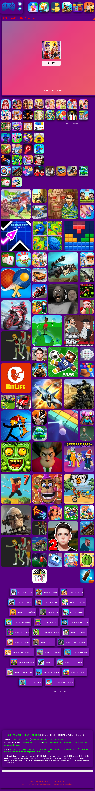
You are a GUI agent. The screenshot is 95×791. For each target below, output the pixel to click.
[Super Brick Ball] (28, 175)
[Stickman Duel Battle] (6, 164)
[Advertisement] (72, 141)
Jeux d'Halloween (38, 739)
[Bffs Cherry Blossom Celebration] (50, 109)
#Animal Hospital (19, 749)
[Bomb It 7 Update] (6, 131)
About (24, 784)
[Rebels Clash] (89, 12)
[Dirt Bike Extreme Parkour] (67, 12)
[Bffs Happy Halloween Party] (17, 109)
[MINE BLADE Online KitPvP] (50, 120)
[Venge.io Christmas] (28, 164)
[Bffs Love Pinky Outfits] (6, 109)
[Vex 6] (39, 131)
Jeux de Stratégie (26, 612)
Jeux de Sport (50, 592)
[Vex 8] (17, 186)
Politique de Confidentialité (40, 784)
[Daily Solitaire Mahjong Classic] (6, 186)
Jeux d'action (25, 592)
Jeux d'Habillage (21, 739)
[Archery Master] (6, 175)
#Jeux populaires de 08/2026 (33, 751)
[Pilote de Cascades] (72, 175)
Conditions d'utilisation (63, 784)
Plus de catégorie (56, 739)
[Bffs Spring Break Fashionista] (61, 109)
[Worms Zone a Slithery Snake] (28, 142)
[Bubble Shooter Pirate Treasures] (61, 120)
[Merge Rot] (17, 153)
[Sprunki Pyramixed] (17, 164)
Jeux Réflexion (77, 602)
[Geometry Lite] (78, 12)
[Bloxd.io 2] (39, 175)
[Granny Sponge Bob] (72, 120)
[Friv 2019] (20, 5)
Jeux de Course (23, 602)
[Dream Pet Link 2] (28, 131)
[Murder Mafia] (50, 175)
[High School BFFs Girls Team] (6, 120)
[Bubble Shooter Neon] (28, 153)
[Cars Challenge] (17, 131)
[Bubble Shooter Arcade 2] (33, 12)
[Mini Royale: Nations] (6, 142)
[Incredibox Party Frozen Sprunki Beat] (17, 142)
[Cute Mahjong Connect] (39, 120)
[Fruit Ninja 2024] (6, 153)
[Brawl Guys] (17, 120)
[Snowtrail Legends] (83, 175)
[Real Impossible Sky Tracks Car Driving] (39, 142)
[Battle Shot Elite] (17, 175)
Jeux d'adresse (50, 602)
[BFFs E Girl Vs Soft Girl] (83, 109)
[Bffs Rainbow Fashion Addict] (72, 109)
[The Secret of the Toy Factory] (28, 120)
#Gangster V (36, 749)
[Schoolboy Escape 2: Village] (39, 164)
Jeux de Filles (76, 592)
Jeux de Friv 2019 (13, 735)
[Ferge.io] (55, 12)
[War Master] (39, 153)
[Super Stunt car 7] (61, 175)
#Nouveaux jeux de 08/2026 (55, 749)
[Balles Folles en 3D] (44, 12)
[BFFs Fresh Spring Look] (28, 109)
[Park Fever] (83, 120)
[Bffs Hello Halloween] (39, 109)
